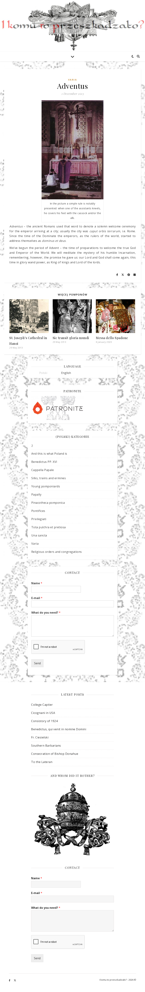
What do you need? (45, 613)
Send (37, 663)
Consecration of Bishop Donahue (54, 754)
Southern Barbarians (46, 746)
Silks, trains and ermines (48, 478)
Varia (72, 79)
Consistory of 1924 (44, 721)
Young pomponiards (45, 486)
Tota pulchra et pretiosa (48, 527)
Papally (36, 494)
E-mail (36, 598)
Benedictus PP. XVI (44, 462)
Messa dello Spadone (112, 338)
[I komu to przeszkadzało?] (72, 26)
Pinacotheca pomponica (48, 503)
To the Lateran (41, 762)
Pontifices (38, 511)
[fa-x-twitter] (15, 980)
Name (36, 583)
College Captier (42, 705)
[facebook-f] (10, 980)
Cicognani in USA (43, 713)
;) (32, 445)
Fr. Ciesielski (39, 737)
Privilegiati (38, 519)
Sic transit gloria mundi (71, 338)
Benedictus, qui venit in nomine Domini (58, 729)
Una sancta (39, 535)
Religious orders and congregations (56, 552)
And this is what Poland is (49, 454)
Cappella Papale (42, 470)
